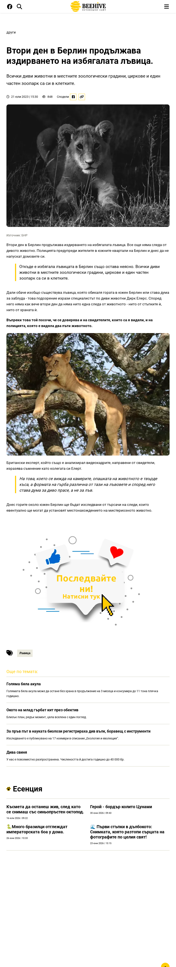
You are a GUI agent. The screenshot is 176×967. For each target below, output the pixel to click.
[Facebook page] (9, 7)
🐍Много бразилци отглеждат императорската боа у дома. (36, 829)
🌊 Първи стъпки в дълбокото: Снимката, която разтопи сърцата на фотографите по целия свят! (127, 832)
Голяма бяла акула (23, 684)
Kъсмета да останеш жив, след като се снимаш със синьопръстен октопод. (45, 809)
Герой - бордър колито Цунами (121, 806)
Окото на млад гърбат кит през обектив (42, 710)
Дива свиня (16, 752)
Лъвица (24, 653)
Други (11, 32)
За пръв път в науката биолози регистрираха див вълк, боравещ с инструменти (78, 731)
